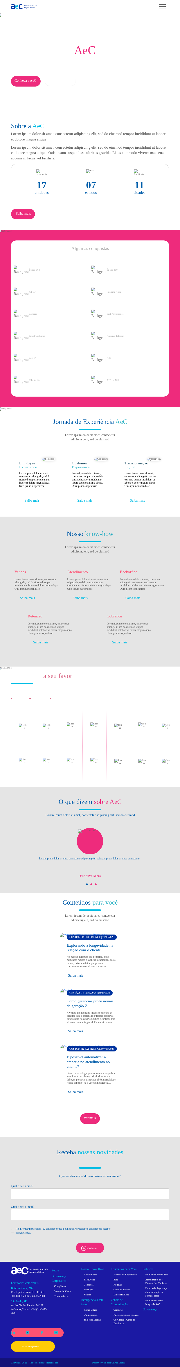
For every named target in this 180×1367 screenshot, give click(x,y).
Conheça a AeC (25, 80)
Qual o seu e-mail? (22, 1206)
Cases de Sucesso (122, 1289)
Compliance (60, 1286)
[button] (87, 884)
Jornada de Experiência (125, 1274)
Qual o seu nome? (22, 1186)
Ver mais (90, 1118)
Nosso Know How (92, 1269)
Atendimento (90, 1274)
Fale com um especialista (126, 1314)
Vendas (87, 1294)
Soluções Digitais (92, 1319)
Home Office (90, 1309)
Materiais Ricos (121, 1294)
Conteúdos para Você (124, 1269)
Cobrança (89, 1284)
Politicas (148, 1269)
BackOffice (89, 1279)
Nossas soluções (60, 81)
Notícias (117, 1284)
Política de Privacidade (74, 1228)
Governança (150, 1309)
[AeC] (29, 1270)
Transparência (61, 1296)
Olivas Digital (118, 1362)
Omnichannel (90, 1314)
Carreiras (117, 1309)
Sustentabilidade (62, 1291)
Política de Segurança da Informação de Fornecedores (156, 1292)
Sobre (55, 1270)
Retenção (88, 1289)
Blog (115, 1279)
